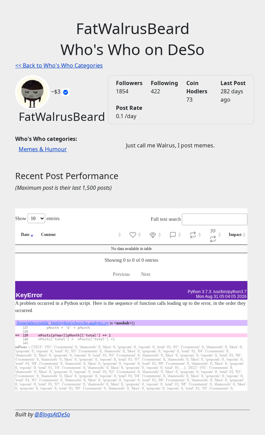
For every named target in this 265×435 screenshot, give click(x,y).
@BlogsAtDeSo (52, 414)
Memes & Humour (43, 149)
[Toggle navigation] (22, 10)
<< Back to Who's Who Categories (59, 65)
